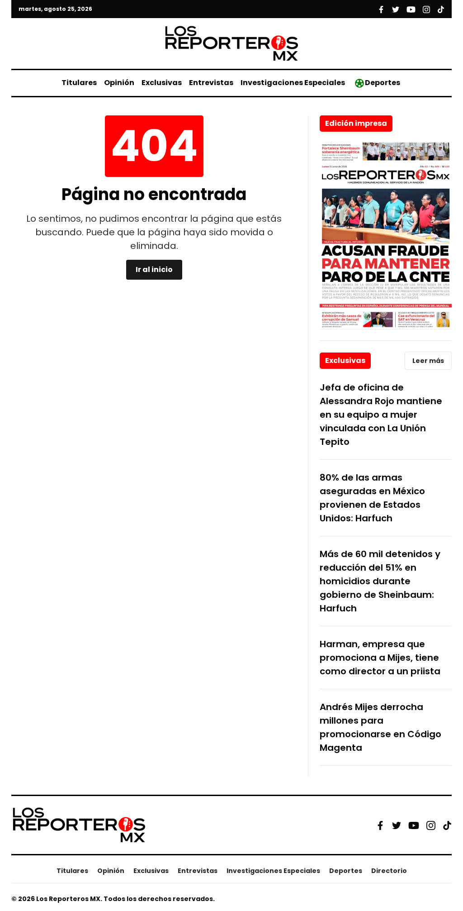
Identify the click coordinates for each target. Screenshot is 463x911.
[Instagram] (430, 825)
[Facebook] (380, 825)
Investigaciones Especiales (293, 82)
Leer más (428, 360)
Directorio (389, 870)
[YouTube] (413, 825)
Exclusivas (162, 82)
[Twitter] (396, 825)
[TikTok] (447, 825)
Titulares (79, 82)
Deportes (382, 82)
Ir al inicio (154, 269)
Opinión (119, 82)
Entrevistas (211, 82)
